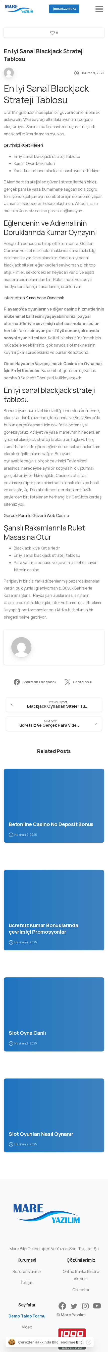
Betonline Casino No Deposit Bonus (51, 824)
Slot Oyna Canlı (27, 1032)
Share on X (82, 682)
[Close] (88, 1342)
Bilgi (80, 1342)
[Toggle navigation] (99, 9)
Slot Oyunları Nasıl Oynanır (41, 1134)
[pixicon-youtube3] (97, 1306)
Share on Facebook (39, 682)
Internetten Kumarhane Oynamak (34, 298)
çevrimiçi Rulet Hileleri (23, 145)
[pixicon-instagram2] (85, 1306)
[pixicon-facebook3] (62, 1306)
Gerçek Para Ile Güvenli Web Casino (36, 515)
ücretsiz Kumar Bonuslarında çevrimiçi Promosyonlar (43, 928)
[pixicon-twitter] (74, 1306)
